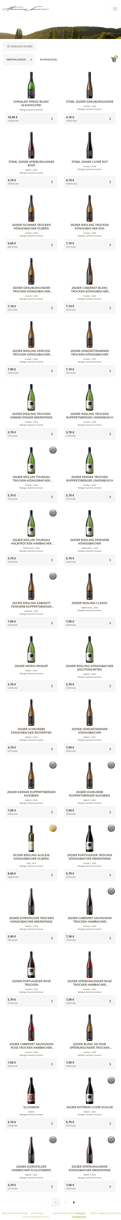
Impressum (97, 1213)
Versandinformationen (14, 1213)
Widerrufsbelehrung (65, 1213)
